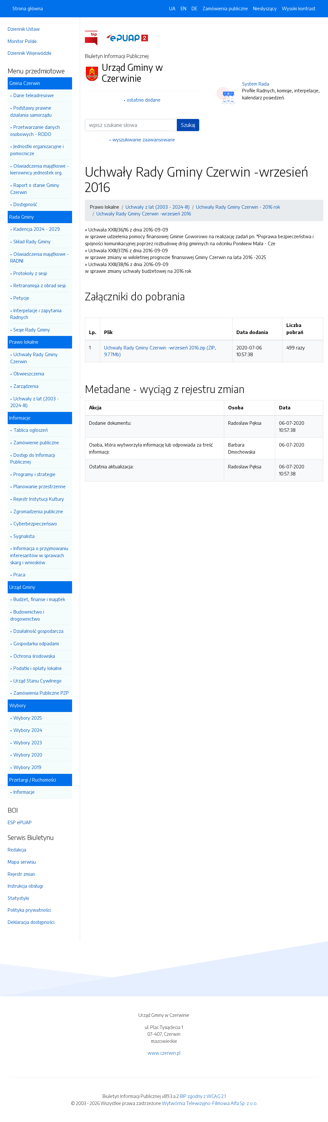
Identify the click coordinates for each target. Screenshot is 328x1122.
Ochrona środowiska (34, 656)
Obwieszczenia (28, 373)
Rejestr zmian (21, 874)
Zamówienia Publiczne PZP (41, 693)
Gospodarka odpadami (36, 643)
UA (172, 8)
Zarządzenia (25, 386)
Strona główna (27, 8)
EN (183, 8)
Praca (19, 574)
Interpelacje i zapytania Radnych (36, 313)
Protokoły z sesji (30, 273)
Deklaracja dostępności (31, 922)
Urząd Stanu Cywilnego (37, 680)
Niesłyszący (265, 8)
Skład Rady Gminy (32, 241)
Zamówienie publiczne (36, 442)
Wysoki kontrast (299, 8)
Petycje (21, 298)
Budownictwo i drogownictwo (27, 615)
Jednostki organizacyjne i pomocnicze (37, 149)
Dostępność (25, 204)
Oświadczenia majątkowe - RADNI (39, 257)
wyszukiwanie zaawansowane (143, 139)
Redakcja (17, 849)
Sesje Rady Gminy (31, 329)
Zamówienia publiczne (225, 8)
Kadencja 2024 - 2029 (36, 229)
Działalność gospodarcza (38, 631)
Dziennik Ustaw (24, 29)
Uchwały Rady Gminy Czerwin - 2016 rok (238, 207)
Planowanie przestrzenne (39, 486)
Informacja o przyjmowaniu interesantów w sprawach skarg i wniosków (39, 555)
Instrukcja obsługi (25, 886)
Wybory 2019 (27, 767)
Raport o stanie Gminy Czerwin (34, 188)
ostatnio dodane (143, 100)
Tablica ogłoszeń (30, 430)
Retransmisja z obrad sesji (39, 285)
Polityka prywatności (29, 910)
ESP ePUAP (20, 822)
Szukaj (188, 125)
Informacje (24, 792)
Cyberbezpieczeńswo (35, 523)
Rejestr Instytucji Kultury (38, 499)
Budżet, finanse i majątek (39, 599)
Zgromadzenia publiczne (38, 511)
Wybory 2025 (27, 718)
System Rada (255, 84)
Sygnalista (24, 536)
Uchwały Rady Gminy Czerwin (34, 357)
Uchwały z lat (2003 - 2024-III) (34, 402)
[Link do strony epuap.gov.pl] (127, 37)
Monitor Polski (22, 41)
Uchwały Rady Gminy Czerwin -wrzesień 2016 (143, 213)
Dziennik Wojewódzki (29, 53)
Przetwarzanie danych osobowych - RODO (35, 130)
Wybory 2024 (27, 730)
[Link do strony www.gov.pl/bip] (95, 37)
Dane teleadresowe (33, 95)
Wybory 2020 (27, 755)
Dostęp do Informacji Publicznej (32, 458)
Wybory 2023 (27, 742)
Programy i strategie (34, 474)
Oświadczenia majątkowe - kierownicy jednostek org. (39, 169)
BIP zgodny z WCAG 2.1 (203, 1096)
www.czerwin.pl (164, 1053)
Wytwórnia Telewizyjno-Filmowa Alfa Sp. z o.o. (210, 1103)
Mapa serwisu (22, 862)
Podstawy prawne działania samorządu (31, 111)
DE (194, 8)
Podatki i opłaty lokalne (37, 668)
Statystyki (18, 898)
